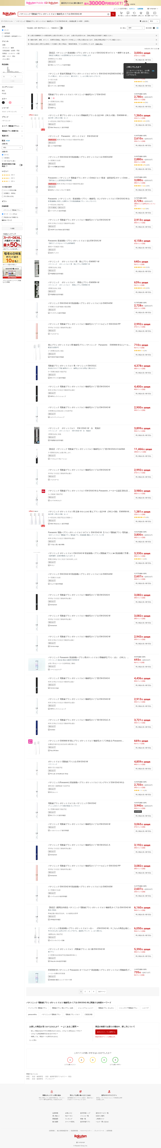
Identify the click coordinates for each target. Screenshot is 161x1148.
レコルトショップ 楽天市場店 (59, 830)
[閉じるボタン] (156, 35)
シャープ (145, 1008)
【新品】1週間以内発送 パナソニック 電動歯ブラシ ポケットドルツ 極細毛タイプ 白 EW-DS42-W (89, 907)
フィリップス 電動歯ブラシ (37, 1008)
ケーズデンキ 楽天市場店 (58, 211)
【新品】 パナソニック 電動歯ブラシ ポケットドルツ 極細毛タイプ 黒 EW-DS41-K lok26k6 (86, 449)
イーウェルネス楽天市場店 (58, 896)
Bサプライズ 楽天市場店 (58, 378)
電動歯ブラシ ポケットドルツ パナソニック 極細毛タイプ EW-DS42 (77, 94)
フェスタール (54, 334)
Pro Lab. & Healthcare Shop (59, 774)
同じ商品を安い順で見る (143, 60)
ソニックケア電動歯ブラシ (128, 1008)
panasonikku (32, 1014)
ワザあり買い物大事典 (57, 544)
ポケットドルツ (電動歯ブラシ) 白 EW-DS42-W (68, 762)
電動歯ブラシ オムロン (106, 1008)
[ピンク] (10, 102)
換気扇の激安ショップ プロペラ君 (61, 980)
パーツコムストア (56, 669)
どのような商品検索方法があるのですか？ (44, 1034)
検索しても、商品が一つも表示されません (44, 1036)
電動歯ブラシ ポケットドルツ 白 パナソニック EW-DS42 (72, 803)
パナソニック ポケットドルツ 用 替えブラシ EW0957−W (73, 262)
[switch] (21, 165)
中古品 (4, 93)
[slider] (2, 73)
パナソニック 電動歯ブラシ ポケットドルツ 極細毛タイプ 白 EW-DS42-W (79, 220)
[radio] (2, 30)
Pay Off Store (54, 750)
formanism (53, 605)
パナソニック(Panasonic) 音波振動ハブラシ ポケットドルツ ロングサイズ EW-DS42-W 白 (86, 782)
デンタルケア (50, 1079)
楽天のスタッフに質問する (106, 1032)
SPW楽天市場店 (55, 919)
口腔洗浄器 (88, 1014)
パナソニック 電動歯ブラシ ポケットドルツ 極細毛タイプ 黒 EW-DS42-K (79, 387)
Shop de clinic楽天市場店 (58, 961)
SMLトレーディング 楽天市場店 (60, 65)
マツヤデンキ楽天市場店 (58, 313)
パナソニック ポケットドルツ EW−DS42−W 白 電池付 (74, 428)
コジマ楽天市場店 (56, 146)
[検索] (113, 14)
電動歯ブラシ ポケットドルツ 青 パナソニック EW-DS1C (72, 366)
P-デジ (52, 565)
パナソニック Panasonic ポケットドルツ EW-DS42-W (73, 136)
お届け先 (5, 144)
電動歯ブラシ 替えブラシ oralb (62, 1008)
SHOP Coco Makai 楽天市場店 (60, 229)
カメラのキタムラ (56, 500)
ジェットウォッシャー (85, 1008)
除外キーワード (7, 220)
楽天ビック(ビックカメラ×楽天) (60, 190)
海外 (8, 140)
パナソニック (6, 120)
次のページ (101, 991)
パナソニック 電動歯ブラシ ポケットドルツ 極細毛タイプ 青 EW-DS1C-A (79, 720)
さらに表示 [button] (6, 59)
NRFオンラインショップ (58, 396)
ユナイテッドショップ (57, 417)
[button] (152, 9)
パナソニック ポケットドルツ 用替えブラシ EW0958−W (73, 282)
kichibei (52, 730)
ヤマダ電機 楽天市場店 (57, 167)
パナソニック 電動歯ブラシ (51, 1014)
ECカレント (54, 792)
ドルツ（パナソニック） (9, 111)
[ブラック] (3, 102)
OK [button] (153, 71)
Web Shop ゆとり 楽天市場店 (59, 127)
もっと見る (32, 1040)
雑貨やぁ (53, 108)
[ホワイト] (6, 102)
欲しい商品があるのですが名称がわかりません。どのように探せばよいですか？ (56, 1031)
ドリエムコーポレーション (58, 459)
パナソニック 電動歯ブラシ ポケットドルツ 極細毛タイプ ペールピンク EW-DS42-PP (84, 324)
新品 (3, 90)
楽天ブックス (54, 253)
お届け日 (5, 151)
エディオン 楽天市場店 (57, 86)
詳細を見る (99, 44)
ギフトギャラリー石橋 (57, 940)
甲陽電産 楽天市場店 (56, 274)
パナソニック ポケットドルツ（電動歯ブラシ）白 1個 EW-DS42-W (76, 949)
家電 (27, 1076)
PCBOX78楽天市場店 (57, 357)
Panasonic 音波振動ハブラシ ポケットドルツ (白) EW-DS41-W (74, 241)
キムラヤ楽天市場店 (56, 584)
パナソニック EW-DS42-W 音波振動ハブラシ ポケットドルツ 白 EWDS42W (80, 157)
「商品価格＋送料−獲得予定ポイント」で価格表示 (42, 28)
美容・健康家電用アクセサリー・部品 (58, 1076)
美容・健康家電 (37, 1076)
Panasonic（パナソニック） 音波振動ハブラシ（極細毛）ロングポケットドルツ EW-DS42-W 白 (89, 199)
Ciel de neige (54, 646)
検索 (13, 81)
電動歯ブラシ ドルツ (73, 1014)
